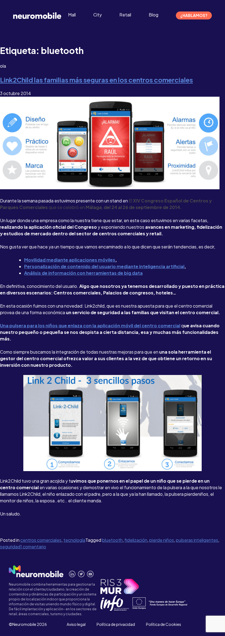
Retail (125, 15)
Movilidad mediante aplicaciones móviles (69, 260)
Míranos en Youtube (90, 574)
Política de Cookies (163, 624)
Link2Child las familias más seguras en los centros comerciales (96, 80)
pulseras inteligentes (197, 540)
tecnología (74, 540)
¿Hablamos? (193, 15)
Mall (72, 15)
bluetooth (112, 540)
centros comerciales (40, 540)
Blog (153, 15)
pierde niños (161, 540)
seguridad (10, 546)
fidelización (136, 540)
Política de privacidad (116, 624)
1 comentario (33, 546)
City (97, 15)
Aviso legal (76, 624)
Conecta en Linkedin (72, 574)
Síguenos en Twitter (81, 574)
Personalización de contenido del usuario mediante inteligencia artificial (104, 266)
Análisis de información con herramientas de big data (83, 273)
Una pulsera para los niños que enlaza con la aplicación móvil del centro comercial (90, 325)
